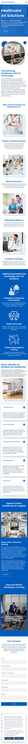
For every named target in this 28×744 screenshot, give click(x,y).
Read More (6, 574)
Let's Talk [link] (5, 31)
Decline (19, 738)
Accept (9, 738)
